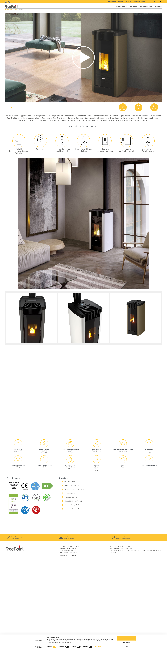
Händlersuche (146, 6)
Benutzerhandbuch (70, 481)
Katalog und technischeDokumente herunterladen (123, 537)
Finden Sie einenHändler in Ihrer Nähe (69, 537)
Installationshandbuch (71, 497)
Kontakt (120, 1)
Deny (126, 646)
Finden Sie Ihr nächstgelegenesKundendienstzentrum (19, 537)
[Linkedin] (9, 2)
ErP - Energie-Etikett (70, 493)
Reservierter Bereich (139, 1)
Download (128, 1)
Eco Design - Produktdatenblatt (74, 489)
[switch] (67, 647)
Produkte (134, 6)
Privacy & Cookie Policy (128, 546)
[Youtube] (6, 2)
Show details (98, 646)
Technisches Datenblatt (71, 509)
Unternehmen (112, 1)
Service (158, 6)
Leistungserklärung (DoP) (71, 505)
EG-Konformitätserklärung (72, 485)
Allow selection (126, 642)
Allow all (126, 637)
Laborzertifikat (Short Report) (73, 501)
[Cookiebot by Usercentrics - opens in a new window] (38, 647)
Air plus (16, 9)
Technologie (121, 6)
